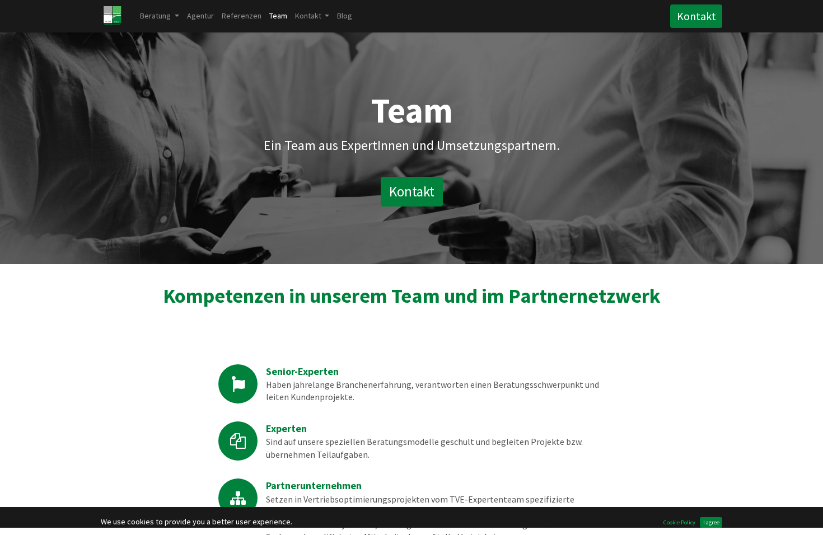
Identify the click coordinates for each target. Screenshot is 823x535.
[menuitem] (200, 16)
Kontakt (696, 16)
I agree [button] (711, 522)
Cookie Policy (679, 522)
